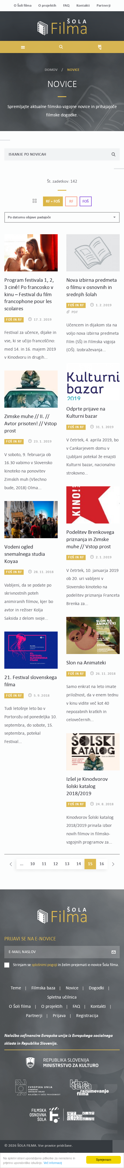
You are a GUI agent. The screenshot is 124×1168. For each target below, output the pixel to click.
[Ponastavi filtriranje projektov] (36, 201)
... (21, 864)
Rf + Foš (53, 201)
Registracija (87, 1016)
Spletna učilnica (62, 997)
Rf (71, 201)
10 (32, 864)
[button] (62, 217)
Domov (51, 70)
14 (78, 864)
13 (67, 864)
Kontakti (83, 5)
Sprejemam (103, 1159)
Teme (16, 988)
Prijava (59, 1016)
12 (55, 864)
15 (90, 864)
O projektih (47, 5)
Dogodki (96, 988)
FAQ (66, 5)
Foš (85, 201)
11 (44, 864)
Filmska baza (43, 988)
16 (101, 864)
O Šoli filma (22, 5)
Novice (72, 988)
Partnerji (103, 5)
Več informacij (53, 1163)
